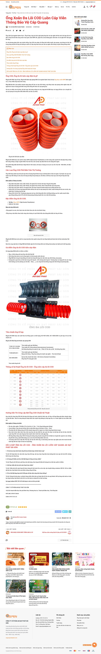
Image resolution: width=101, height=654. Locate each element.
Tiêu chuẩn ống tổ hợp (12, 63)
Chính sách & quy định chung (12, 647)
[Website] (64, 518)
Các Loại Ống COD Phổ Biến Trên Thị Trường (18, 55)
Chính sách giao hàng (37, 647)
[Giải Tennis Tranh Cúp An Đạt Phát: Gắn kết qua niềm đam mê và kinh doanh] (39, 586)
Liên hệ (73, 6)
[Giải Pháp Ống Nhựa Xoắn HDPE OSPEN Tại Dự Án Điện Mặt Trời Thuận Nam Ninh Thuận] (77, 48)
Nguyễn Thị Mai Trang (18, 27)
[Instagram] (68, 518)
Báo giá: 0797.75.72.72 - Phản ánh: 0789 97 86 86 (73, 2)
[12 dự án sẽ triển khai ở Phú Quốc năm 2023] (16, 586)
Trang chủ (26, 6)
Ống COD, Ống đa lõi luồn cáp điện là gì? (17, 52)
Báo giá (50, 6)
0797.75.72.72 (44, 618)
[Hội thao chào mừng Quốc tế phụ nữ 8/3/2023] (85, 559)
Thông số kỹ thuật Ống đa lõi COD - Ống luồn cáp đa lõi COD (22, 66)
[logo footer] (17, 616)
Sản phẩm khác (81, 623)
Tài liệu (58, 620)
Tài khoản (8, 2)
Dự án (62, 6)
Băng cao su (80, 625)
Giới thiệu (33, 6)
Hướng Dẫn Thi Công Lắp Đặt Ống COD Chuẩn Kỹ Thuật (21, 68)
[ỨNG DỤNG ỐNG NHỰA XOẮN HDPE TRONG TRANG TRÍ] (62, 559)
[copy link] (23, 30)
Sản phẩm (41, 6)
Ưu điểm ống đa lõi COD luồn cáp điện (17, 60)
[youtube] (70, 518)
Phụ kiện (79, 620)
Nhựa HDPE (16, 202)
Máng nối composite (82, 628)
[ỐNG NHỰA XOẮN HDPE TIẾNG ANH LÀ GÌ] (16, 559)
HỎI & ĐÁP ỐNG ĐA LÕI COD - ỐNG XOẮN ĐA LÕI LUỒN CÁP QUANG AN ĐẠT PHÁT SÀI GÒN (31, 71)
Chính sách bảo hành (47, 647)
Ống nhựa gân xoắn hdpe (83, 618)
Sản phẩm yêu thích (15, 2)
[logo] (15, 7)
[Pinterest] (67, 518)
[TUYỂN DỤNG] (39, 559)
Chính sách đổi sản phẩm (59, 647)
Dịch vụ (57, 6)
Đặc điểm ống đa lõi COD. (13, 57)
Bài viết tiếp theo (64, 529)
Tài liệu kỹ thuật (69, 647)
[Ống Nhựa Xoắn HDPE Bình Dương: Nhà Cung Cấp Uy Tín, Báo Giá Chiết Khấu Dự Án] (77, 56)
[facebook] (62, 518)
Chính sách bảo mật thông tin (25, 647)
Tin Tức (68, 6)
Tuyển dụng (33, 554)
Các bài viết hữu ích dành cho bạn (63, 626)
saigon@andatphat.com (90, 2)
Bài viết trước (11, 529)
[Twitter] (65, 518)
